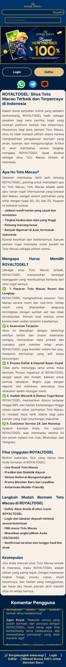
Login (17, 72)
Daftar (49, 72)
